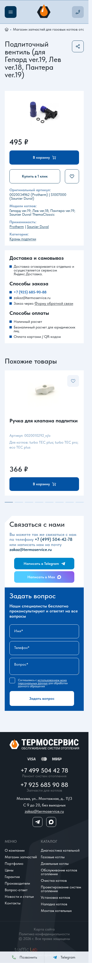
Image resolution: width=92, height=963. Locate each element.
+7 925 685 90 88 (44, 785)
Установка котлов (55, 897)
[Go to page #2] (19, 502)
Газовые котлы (53, 857)
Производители (17, 883)
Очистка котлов (54, 880)
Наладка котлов (54, 904)
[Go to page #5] (49, 502)
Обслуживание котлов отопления (59, 872)
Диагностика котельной (60, 850)
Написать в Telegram (41, 563)
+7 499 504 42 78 (44, 770)
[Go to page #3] (29, 502)
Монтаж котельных (56, 910)
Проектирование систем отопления (61, 889)
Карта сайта (44, 929)
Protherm (16, 226)
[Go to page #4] (39, 502)
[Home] (44, 12)
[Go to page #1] (9, 502)
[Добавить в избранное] (72, 176)
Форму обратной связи (53, 303)
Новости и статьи (19, 896)
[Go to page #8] (79, 502)
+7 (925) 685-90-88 (30, 292)
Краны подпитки (22, 239)
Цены (9, 870)
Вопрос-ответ (16, 890)
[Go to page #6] (59, 502)
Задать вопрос (41, 698)
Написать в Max (41, 577)
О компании (15, 850)
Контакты (13, 903)
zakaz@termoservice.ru (32, 298)
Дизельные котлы (55, 863)
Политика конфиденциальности (44, 934)
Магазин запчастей (21, 857)
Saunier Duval (38, 226)
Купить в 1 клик (35, 176)
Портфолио (14, 863)
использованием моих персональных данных (42, 681)
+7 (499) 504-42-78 (53, 539)
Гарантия (12, 876)
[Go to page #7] (69, 502)
